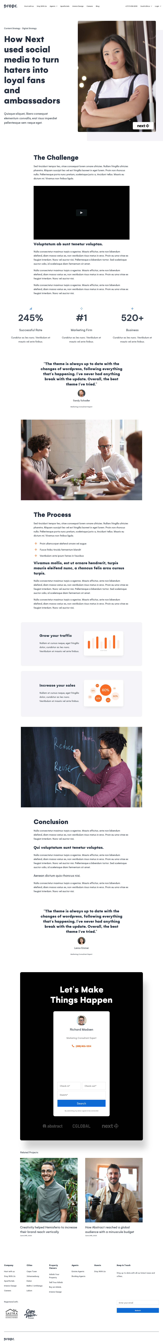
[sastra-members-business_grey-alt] (11, 1307)
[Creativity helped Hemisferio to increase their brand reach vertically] (49, 1190)
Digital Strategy (29, 28)
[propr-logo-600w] (10, 5)
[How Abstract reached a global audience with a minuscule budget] (114, 1190)
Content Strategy (12, 28)
